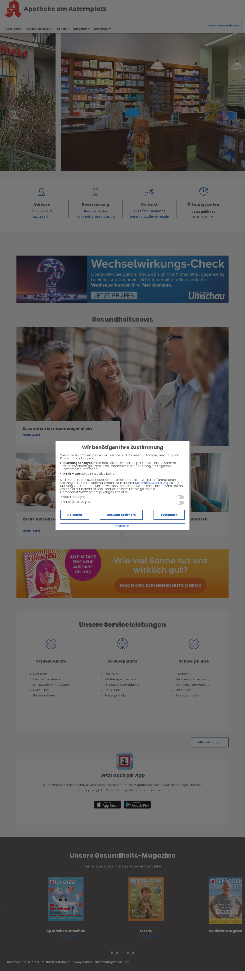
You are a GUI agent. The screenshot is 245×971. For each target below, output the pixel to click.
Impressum (122, 526)
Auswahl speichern (121, 515)
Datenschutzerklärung (151, 483)
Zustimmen (169, 515)
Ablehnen (74, 515)
